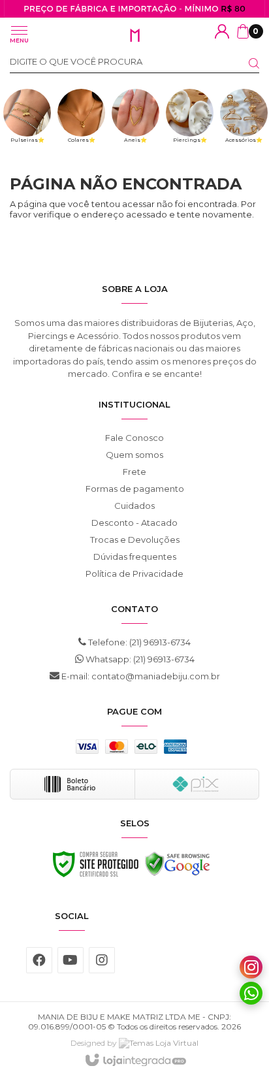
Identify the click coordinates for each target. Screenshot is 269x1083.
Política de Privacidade (134, 573)
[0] (243, 31)
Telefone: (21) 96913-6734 (138, 642)
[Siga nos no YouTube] (70, 960)
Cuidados (134, 505)
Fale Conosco (134, 437)
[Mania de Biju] (134, 36)
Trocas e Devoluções (135, 539)
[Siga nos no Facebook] (39, 960)
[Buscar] (246, 63)
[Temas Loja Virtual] (158, 1043)
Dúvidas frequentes (134, 556)
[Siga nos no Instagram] (102, 960)
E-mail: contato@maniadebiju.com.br (139, 676)
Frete (134, 471)
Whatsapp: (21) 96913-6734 (139, 659)
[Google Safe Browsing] (177, 867)
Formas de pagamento (135, 488)
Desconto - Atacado (134, 522)
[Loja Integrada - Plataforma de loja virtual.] (135, 1060)
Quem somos (134, 454)
